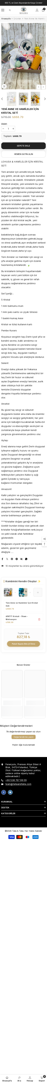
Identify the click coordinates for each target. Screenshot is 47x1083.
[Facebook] (2, 558)
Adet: (4, 124)
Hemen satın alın (23, 154)
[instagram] (10, 792)
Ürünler (17, 18)
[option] (23, 3)
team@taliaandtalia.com (18, 784)
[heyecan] (7, 558)
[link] (12, 702)
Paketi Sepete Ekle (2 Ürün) (23, 644)
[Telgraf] (17, 558)
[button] (38, 87)
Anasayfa (6, 18)
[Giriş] (37, 10)
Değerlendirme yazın (23, 737)
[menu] (2, 10)
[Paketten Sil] (39, 619)
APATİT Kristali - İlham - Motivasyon (17, 617)
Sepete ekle (23, 146)
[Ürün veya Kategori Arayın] (10, 10)
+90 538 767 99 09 (16, 780)
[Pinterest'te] (12, 558)
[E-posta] (21, 558)
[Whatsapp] (26, 558)
